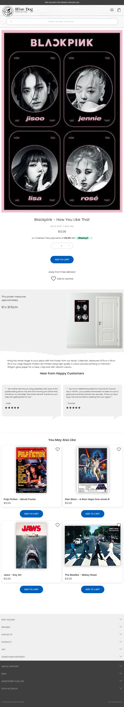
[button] (54, 279)
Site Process (115, 702)
